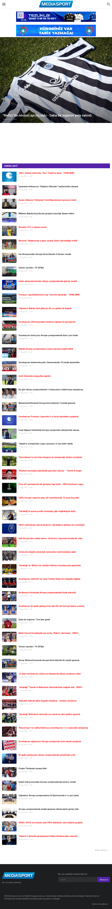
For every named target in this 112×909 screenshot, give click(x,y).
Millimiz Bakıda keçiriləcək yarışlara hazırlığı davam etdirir (46, 213)
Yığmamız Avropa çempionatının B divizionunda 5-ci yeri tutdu (49, 795)
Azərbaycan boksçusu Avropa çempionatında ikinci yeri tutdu (48, 335)
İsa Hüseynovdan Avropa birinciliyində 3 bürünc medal (45, 254)
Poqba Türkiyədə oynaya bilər (33, 768)
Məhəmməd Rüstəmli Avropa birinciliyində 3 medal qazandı (47, 403)
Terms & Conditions (100, 904)
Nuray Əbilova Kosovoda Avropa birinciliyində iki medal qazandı (49, 660)
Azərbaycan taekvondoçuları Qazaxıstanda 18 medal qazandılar (49, 362)
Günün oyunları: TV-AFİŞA (31, 267)
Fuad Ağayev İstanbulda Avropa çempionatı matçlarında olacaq (49, 430)
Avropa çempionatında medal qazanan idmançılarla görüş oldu (49, 809)
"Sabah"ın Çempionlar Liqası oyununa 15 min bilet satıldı (46, 443)
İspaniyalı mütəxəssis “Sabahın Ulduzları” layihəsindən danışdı (48, 186)
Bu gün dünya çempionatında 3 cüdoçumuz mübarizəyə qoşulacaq (51, 389)
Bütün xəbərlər (101, 850)
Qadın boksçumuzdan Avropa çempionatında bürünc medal (47, 782)
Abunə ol (104, 879)
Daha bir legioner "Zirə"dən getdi (34, 619)
